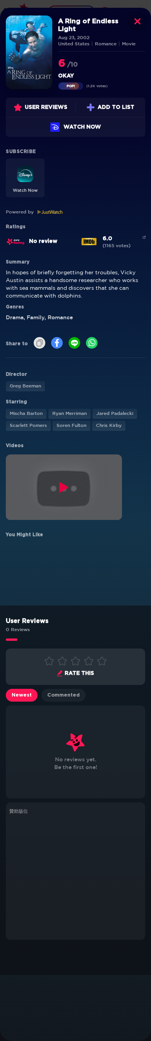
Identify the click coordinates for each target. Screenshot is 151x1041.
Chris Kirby (109, 425)
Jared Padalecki (114, 413)
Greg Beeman (25, 386)
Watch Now (82, 127)
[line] (74, 343)
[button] (25, 177)
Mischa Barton (26, 413)
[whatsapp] (92, 343)
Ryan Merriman (69, 413)
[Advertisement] (75, 876)
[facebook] (57, 343)
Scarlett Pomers (28, 425)
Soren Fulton (71, 425)
